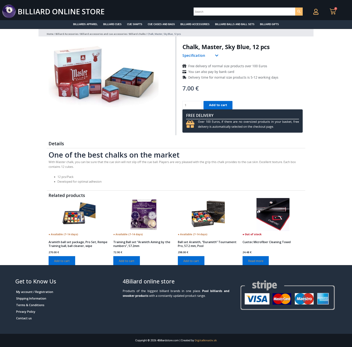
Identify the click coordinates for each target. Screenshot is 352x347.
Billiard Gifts (269, 24)
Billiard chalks (137, 34)
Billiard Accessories (67, 34)
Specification (193, 55)
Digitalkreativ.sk (206, 340)
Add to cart (218, 105)
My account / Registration (34, 292)
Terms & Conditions (30, 305)
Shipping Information (31, 298)
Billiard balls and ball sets (234, 24)
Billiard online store (61, 11)
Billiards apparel (85, 24)
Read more (255, 261)
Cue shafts (134, 24)
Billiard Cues (112, 24)
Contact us (24, 318)
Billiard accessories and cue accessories (103, 34)
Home (50, 34)
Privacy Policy (25, 312)
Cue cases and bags (161, 24)
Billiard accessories (195, 24)
